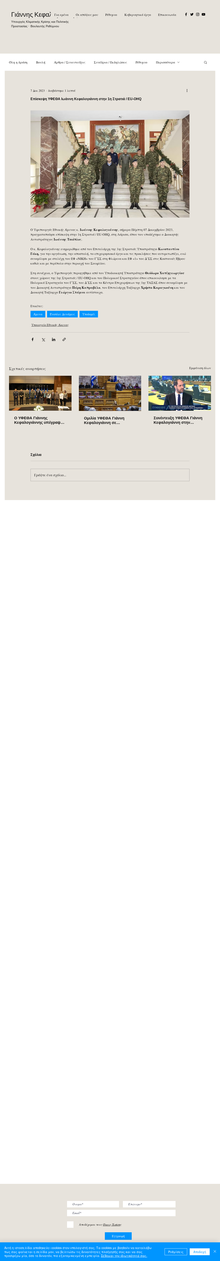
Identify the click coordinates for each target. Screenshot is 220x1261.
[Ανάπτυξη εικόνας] (110, 164)
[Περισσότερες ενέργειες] (186, 90)
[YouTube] (203, 14)
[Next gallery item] (184, 164)
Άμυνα (38, 314)
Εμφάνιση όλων (200, 368)
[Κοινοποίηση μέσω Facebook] (33, 339)
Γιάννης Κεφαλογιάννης (44, 14)
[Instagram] (198, 14)
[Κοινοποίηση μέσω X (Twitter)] (43, 339)
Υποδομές (88, 314)
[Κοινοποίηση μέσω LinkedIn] (54, 339)
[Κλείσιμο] (214, 1252)
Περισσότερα (165, 62)
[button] (205, 62)
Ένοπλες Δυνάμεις (62, 314)
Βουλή (40, 62)
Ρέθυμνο (141, 62)
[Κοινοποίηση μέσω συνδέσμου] (64, 339)
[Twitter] (192, 14)
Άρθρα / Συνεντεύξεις (69, 62)
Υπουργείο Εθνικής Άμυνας (50, 325)
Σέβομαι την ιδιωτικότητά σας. (124, 1255)
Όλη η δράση (18, 62)
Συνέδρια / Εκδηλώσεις (110, 62)
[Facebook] (186, 14)
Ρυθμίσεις (175, 1252)
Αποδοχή (199, 1252)
